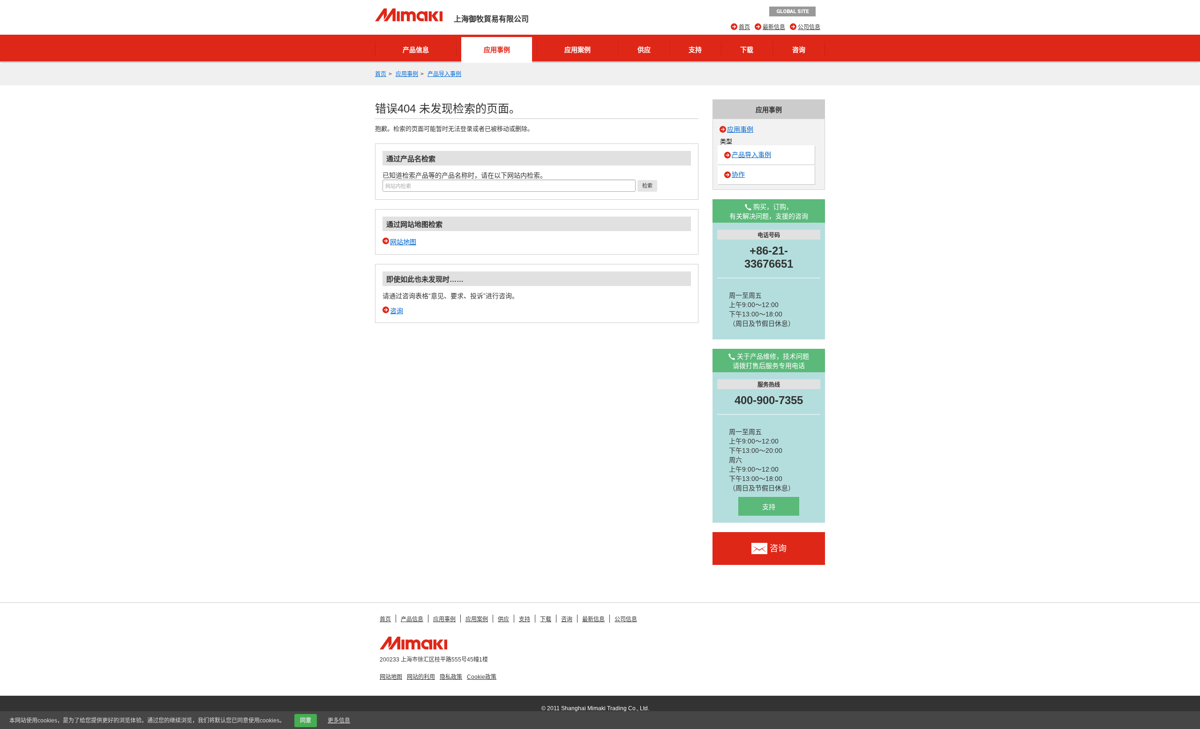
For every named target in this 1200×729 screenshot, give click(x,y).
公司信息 (809, 27)
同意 (305, 720)
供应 (644, 49)
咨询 (798, 49)
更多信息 (339, 720)
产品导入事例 (444, 74)
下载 (746, 49)
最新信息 (774, 27)
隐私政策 (451, 677)
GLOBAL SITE (792, 11)
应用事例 (497, 49)
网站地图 (403, 242)
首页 (744, 27)
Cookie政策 (481, 677)
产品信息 (416, 49)
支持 (695, 49)
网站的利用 (421, 677)
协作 (738, 174)
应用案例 (577, 49)
